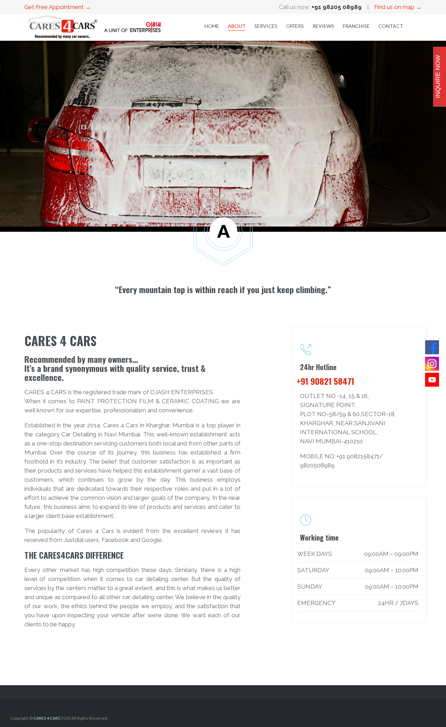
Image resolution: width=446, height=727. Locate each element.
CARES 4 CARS (46, 718)
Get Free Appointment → (57, 6)
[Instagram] (432, 363)
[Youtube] (432, 380)
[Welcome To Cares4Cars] (94, 27)
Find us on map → (398, 6)
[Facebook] (432, 347)
